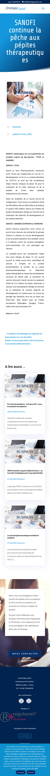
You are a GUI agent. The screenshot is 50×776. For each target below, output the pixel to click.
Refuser (31, 772)
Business (17, 127)
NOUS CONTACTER (25, 653)
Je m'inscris (25, 736)
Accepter (20, 772)
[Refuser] (47, 760)
